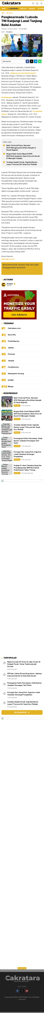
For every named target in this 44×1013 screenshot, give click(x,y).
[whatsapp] (40, 61)
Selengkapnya (20, 712)
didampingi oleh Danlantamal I (23, 73)
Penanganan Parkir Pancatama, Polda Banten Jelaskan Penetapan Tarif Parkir (28, 440)
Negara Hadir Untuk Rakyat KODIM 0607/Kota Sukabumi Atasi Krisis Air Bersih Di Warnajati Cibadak (23, 156)
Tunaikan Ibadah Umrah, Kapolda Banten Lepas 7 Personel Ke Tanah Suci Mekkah (21, 163)
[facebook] (27, 61)
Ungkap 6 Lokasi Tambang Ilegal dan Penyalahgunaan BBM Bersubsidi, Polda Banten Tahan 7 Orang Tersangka (28, 468)
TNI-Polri (9, 13)
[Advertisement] (22, 916)
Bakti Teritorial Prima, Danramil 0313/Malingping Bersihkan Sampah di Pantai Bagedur (21, 147)
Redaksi (9, 32)
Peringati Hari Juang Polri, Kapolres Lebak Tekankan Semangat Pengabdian (27, 454)
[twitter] (31, 61)
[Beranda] (2, 13)
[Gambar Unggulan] (22, 56)
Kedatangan (6, 97)
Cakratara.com (7, 259)
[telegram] (35, 61)
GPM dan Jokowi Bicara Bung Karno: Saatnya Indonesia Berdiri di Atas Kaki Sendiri (24, 674)
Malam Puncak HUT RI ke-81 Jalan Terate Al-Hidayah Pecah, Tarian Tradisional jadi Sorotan (24, 664)
